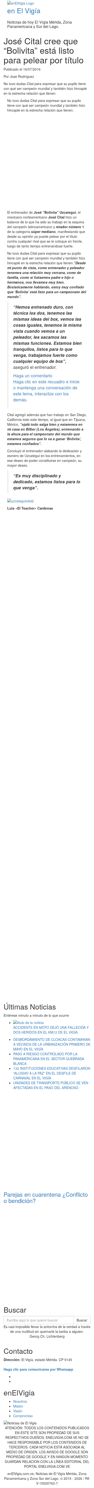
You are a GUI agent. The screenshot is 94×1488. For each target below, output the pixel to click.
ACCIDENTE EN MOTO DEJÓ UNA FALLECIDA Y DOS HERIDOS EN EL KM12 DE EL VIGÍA (51, 1030)
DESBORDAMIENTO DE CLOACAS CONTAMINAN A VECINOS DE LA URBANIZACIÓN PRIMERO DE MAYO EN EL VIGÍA (51, 1044)
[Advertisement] (47, 162)
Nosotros (20, 1401)
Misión (18, 1406)
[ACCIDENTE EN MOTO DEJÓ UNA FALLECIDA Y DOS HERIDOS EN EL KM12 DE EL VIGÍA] (51, 1022)
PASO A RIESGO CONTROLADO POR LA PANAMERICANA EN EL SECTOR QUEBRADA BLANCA (48, 1058)
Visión (17, 1410)
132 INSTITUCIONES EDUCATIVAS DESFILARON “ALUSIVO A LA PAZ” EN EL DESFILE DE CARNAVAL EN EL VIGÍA (51, 1073)
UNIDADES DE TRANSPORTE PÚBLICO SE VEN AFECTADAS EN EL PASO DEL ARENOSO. (50, 1085)
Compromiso (23, 1415)
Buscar (82, 1320)
